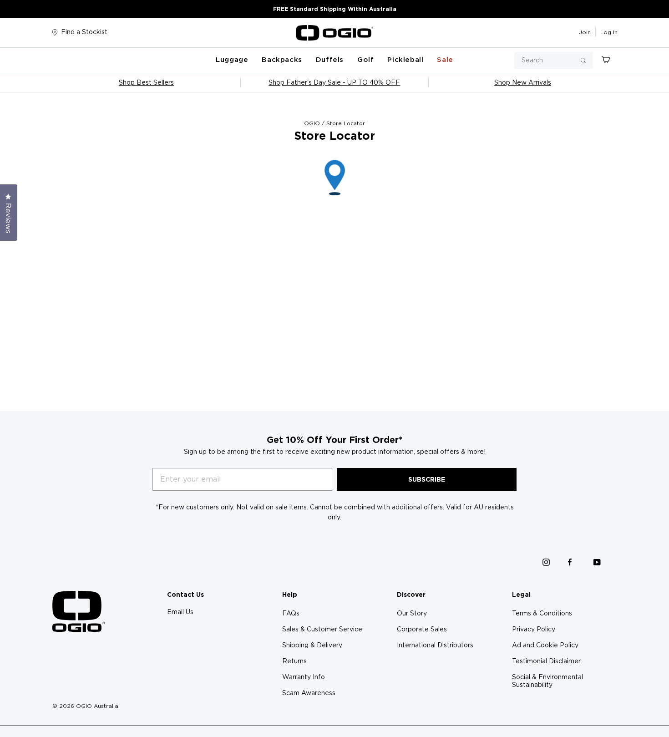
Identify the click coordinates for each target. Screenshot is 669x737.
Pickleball (405, 60)
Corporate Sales (422, 629)
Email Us (180, 611)
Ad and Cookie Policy (545, 645)
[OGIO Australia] (334, 33)
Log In (609, 32)
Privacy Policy (533, 629)
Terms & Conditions (542, 613)
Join (585, 32)
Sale (445, 60)
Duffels (330, 60)
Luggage (232, 60)
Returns (294, 661)
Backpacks (282, 60)
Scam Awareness (308, 692)
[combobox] (553, 60)
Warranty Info (303, 677)
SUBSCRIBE (426, 479)
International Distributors (435, 645)
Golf (365, 60)
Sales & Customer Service (322, 629)
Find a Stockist (84, 32)
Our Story (412, 613)
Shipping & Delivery (312, 645)
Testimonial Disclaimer (546, 661)
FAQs (290, 613)
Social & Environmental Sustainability (547, 680)
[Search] (583, 60)
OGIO (312, 123)
